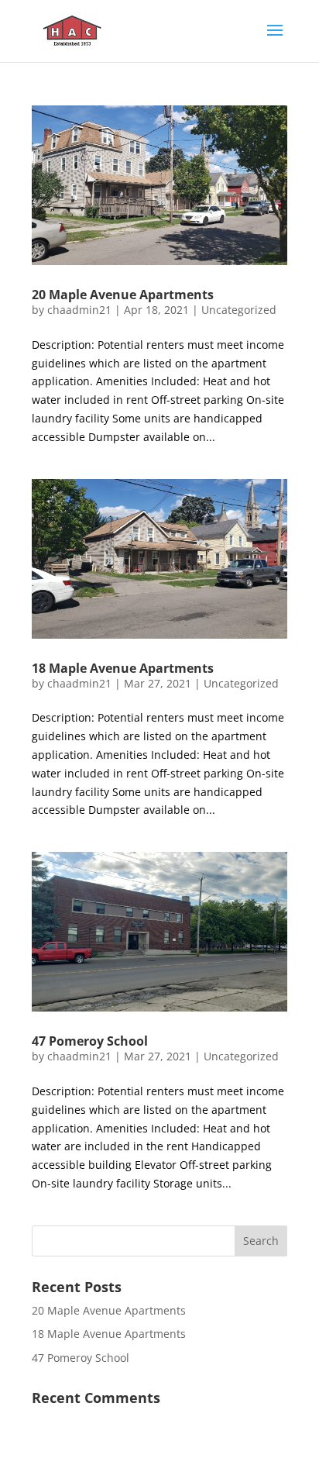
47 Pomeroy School (90, 1041)
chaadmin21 (79, 309)
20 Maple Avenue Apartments (123, 294)
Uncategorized (238, 309)
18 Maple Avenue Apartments (123, 668)
